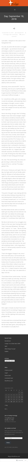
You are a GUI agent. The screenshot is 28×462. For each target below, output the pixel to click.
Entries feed (8, 375)
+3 (14, 28)
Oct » (6, 409)
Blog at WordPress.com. (14, 456)
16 (22, 397)
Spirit (6, 346)
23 (22, 399)
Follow (8, 442)
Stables (6, 351)
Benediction (8, 341)
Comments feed (9, 378)
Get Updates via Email (10, 428)
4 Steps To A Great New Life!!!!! (12, 343)
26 (11, 401)
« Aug (6, 405)
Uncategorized (19, 32)
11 (8, 397)
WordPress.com (9, 380)
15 (19, 397)
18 (8, 399)
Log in (6, 373)
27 (14, 401)
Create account (8, 370)
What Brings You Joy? (10, 349)
